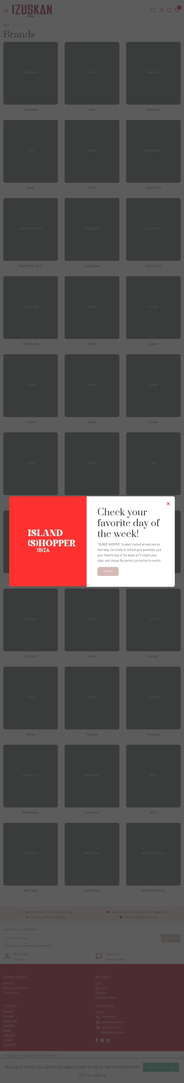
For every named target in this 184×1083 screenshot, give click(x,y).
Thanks (108, 571)
